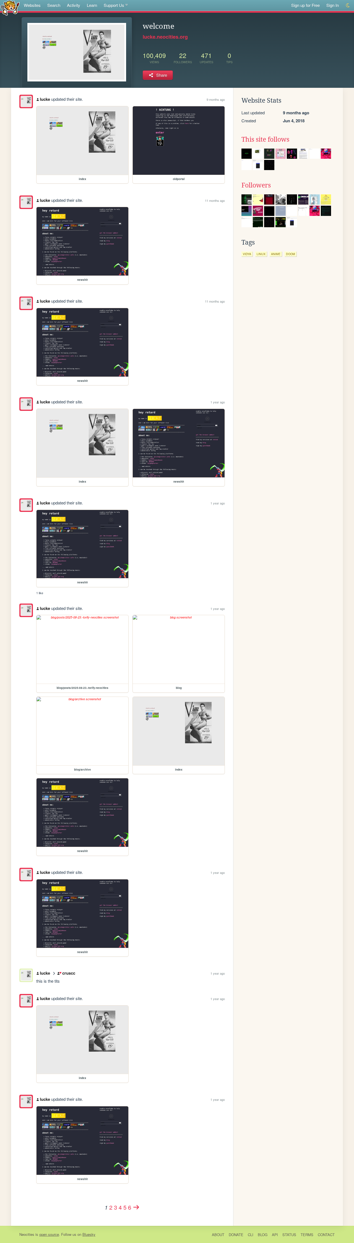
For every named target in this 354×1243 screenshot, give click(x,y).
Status (289, 1234)
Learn (92, 5)
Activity (73, 5)
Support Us (114, 5)
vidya (247, 254)
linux (261, 254)
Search (53, 5)
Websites (32, 5)
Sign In (332, 5)
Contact (326, 1234)
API (275, 1234)
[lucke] (26, 101)
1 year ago (217, 402)
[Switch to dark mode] (348, 5)
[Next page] (136, 1207)
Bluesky (88, 1234)
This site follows (265, 139)
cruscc (68, 973)
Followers (256, 185)
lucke (45, 99)
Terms (307, 1234)
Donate (236, 1234)
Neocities (26, 1234)
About (218, 1234)
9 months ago (216, 99)
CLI (250, 1234)
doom (290, 254)
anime (275, 254)
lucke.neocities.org (165, 36)
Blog (262, 1234)
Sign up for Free (305, 5)
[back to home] (10, 7)
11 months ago (215, 200)
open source (49, 1234)
